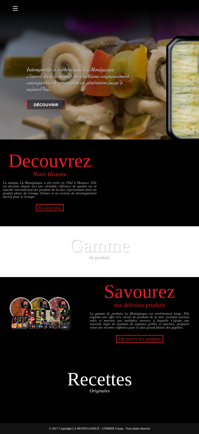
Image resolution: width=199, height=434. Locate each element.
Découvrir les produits (140, 338)
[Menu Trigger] (15, 8)
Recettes (99, 381)
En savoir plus (49, 208)
